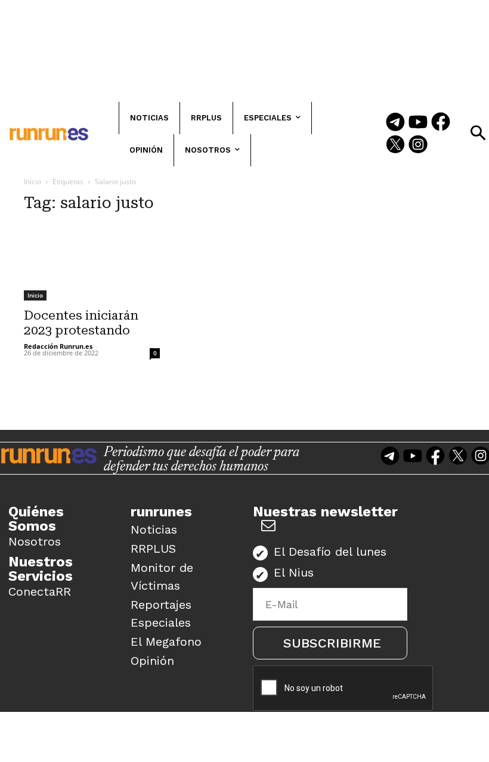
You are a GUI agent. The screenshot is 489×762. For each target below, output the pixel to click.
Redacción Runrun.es (58, 346)
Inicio (32, 181)
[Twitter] (395, 145)
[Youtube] (418, 122)
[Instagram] (418, 145)
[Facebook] (440, 122)
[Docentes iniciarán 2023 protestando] (92, 262)
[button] (477, 133)
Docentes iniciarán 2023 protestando (81, 322)
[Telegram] (395, 122)
